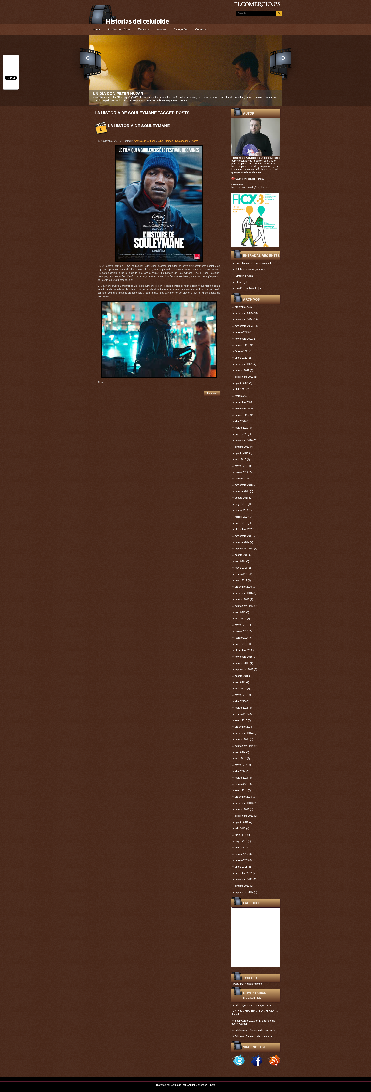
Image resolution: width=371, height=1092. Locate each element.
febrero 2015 (242, 714)
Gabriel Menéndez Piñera (249, 178)
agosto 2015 (241, 675)
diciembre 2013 (243, 796)
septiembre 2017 (244, 548)
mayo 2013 (241, 841)
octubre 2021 (242, 370)
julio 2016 (240, 612)
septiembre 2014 (244, 745)
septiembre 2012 (244, 892)
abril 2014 (240, 771)
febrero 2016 (242, 637)
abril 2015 (240, 701)
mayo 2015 (241, 694)
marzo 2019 (241, 472)
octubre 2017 (242, 542)
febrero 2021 (242, 395)
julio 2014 (240, 752)
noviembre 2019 (244, 440)
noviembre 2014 (244, 733)
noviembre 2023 (244, 325)
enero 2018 (241, 523)
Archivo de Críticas (145, 140)
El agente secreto (113, 93)
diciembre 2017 (243, 529)
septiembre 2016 (244, 605)
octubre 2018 (242, 491)
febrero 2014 (242, 784)
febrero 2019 (242, 478)
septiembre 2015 (244, 669)
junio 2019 (240, 459)
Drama (194, 140)
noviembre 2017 (244, 535)
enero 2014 (241, 790)
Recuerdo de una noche (262, 1030)
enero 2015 (241, 720)
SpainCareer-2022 (245, 1020)
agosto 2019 (241, 453)
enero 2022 (241, 357)
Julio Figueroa (242, 1005)
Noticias (161, 29)
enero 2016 (241, 644)
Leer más (212, 393)
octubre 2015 (242, 663)
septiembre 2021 (244, 376)
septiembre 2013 (244, 815)
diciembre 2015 (243, 650)
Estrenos (143, 29)
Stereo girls (242, 282)
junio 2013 (240, 834)
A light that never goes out (250, 269)
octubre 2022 (242, 345)
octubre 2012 (242, 885)
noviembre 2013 (244, 803)
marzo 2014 (241, 777)
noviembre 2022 (244, 338)
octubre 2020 (242, 415)
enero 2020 (241, 434)
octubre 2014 (242, 739)
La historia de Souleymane (139, 125)
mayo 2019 (241, 465)
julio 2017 (240, 561)
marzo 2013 (241, 854)
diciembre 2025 (243, 306)
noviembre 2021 (244, 364)
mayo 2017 (241, 567)
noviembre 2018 (244, 485)
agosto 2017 (241, 555)
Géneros (200, 29)
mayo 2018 (241, 504)
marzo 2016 (241, 631)
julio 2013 (240, 828)
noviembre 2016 (244, 593)
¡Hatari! (235, 1014)
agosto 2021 (241, 383)
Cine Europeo (165, 140)
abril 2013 (240, 847)
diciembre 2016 (243, 586)
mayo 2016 (241, 625)
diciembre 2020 (243, 402)
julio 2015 (240, 682)
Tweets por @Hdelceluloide (246, 983)
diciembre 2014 (243, 726)
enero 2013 (241, 866)
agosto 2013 (241, 822)
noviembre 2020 (244, 408)
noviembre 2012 (244, 879)
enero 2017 (241, 580)
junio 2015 (240, 688)
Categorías (180, 29)
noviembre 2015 (244, 656)
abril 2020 (240, 421)
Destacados (182, 140)
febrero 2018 (242, 516)
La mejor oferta (263, 1005)
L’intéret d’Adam (245, 275)
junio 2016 (240, 618)
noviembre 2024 (244, 319)
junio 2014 (240, 758)
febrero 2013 (242, 860)
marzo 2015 (241, 707)
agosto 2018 (241, 497)
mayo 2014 (241, 764)
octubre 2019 (242, 446)
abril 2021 (240, 389)
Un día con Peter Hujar (248, 288)
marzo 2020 (241, 427)
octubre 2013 (242, 809)
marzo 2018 (241, 510)
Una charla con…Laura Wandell (253, 263)
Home (96, 29)
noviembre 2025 (244, 313)
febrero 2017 (242, 574)
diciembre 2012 (243, 873)
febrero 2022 (242, 351)
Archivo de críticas (119, 29)
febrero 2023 (242, 332)
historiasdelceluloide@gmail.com (249, 187)
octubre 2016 (242, 599)
